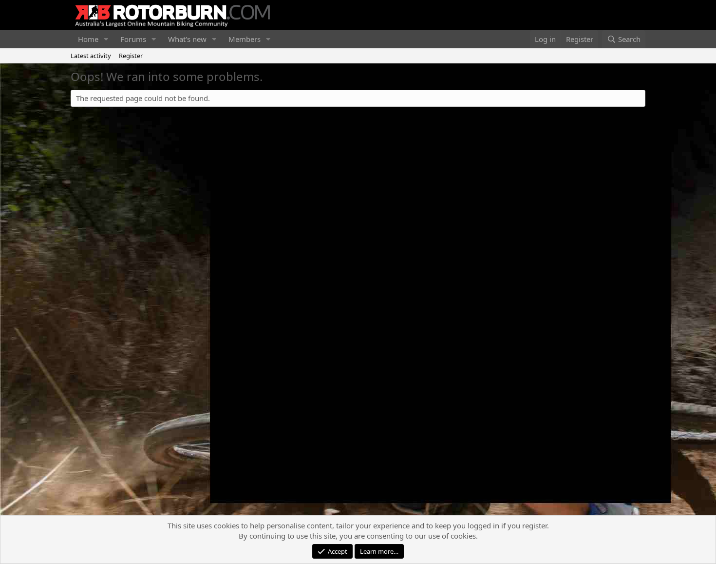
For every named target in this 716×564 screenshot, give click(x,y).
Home (88, 39)
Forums (133, 39)
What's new (187, 39)
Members (244, 39)
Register (131, 55)
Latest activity (91, 55)
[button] (106, 39)
